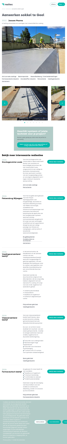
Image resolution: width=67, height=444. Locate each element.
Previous (5, 103)
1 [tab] (24, 122)
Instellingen (40, 422)
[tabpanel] (26, 103)
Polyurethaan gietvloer (30, 304)
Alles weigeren (54, 422)
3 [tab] (30, 122)
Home (3, 8)
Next (62, 103)
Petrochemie (42, 79)
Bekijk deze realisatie (56, 162)
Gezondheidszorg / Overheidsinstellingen (44, 76)
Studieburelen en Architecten (28, 239)
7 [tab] (42, 122)
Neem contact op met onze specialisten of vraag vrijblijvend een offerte (33, 144)
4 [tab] (33, 122)
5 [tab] (36, 122)
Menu (60, 4)
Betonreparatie (23, 76)
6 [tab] (39, 122)
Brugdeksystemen (29, 237)
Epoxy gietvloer (28, 358)
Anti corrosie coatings (9, 76)
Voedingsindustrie (53, 79)
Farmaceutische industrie (10, 79)
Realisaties (8, 8)
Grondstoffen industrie (28, 79)
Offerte (53, 4)
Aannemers (5, 81)
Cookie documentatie (19, 440)
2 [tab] (27, 122)
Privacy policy (7, 440)
